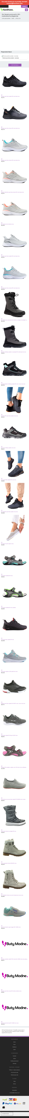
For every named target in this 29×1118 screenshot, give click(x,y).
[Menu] (26, 9)
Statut (14, 1058)
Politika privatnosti (14, 1061)
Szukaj (24, 6)
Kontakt (14, 1056)
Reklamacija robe (14, 1074)
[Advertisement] (14, 36)
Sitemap (14, 1063)
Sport (14, 1049)
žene (14, 1044)
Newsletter (14, 1090)
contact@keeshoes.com (15, 3)
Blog (14, 1081)
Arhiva (14, 1083)
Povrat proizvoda (14, 1072)
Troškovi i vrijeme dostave (14, 1069)
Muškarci (14, 1047)
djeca (14, 1042)
